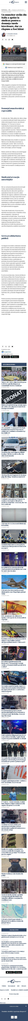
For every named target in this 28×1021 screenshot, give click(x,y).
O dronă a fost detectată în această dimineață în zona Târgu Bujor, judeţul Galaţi (13, 592)
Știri (9, 9)
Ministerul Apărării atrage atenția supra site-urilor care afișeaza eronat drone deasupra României (13, 406)
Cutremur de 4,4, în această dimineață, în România (13, 524)
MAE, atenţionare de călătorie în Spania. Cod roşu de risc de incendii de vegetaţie (13, 617)
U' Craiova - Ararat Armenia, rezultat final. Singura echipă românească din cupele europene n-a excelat (13, 803)
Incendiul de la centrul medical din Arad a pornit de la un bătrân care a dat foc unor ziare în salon (13, 569)
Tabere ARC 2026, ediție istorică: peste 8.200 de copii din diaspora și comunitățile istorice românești (13, 383)
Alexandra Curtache (12, 34)
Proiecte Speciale (14, 994)
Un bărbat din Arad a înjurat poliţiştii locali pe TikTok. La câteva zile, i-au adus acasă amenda (12, 454)
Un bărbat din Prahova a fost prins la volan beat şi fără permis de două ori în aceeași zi (13, 546)
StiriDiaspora (4, 9)
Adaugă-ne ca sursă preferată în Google (15, 64)
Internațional (11, 986)
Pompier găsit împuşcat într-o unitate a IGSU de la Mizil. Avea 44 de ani (13, 781)
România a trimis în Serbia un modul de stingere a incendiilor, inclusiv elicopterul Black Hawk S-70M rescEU (13, 640)
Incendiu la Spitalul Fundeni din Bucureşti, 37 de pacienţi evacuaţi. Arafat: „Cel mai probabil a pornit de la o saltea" (13, 664)
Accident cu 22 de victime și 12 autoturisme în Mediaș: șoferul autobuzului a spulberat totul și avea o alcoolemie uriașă (13, 827)
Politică (4, 986)
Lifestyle (24, 986)
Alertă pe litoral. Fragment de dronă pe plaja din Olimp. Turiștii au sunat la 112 (13, 476)
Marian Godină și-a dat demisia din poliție (12, 874)
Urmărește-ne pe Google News (15, 67)
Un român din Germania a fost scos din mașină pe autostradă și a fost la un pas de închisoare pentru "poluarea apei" (13, 759)
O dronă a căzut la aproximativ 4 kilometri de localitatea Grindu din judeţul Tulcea (12, 921)
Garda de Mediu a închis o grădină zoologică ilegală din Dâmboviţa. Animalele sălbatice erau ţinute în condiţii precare (12, 897)
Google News (7, 352)
